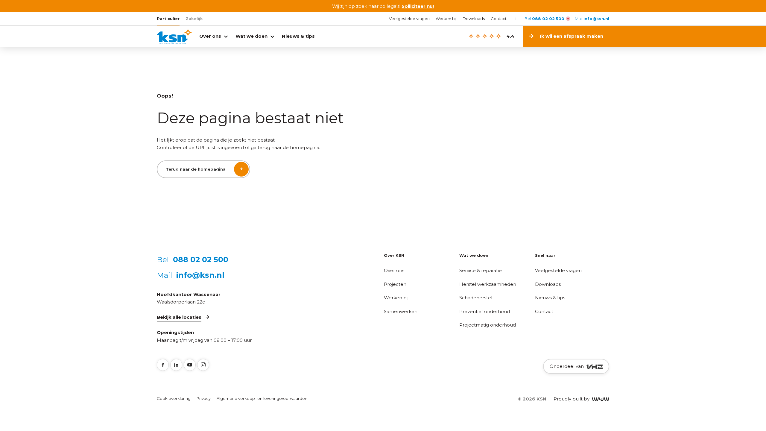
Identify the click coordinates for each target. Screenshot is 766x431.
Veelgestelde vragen (409, 18)
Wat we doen (251, 36)
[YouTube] (190, 365)
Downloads (474, 18)
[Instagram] (203, 365)
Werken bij (446, 18)
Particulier (168, 18)
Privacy (204, 398)
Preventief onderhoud (484, 311)
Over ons (210, 36)
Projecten (395, 284)
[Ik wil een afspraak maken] (681, 36)
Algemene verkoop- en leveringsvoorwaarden (262, 398)
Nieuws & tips (298, 36)
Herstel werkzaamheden (487, 284)
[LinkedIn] (176, 365)
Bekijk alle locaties (179, 317)
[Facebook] (163, 365)
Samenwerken (400, 311)
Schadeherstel (475, 298)
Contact (499, 18)
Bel (544, 18)
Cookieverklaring (174, 398)
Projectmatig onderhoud (487, 325)
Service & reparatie (480, 270)
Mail (592, 18)
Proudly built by (573, 399)
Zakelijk (194, 18)
